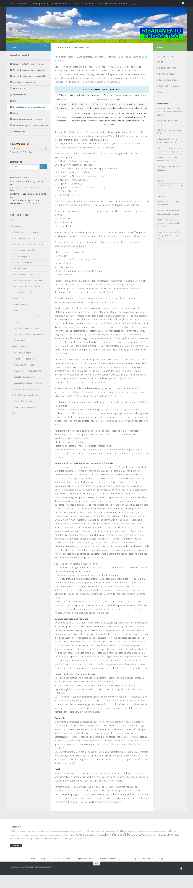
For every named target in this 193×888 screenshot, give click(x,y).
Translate (28, 152)
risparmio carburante (77, 838)
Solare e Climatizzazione (169, 86)
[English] (11, 144)
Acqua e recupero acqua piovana (27, 371)
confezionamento (53, 835)
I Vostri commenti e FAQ (84, 3)
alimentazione (40, 831)
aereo (27, 831)
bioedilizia (134, 831)
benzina (103, 831)
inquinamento (16, 838)
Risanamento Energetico (169, 80)
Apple (54, 831)
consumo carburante (64, 835)
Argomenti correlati (60, 3)
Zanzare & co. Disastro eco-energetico (29, 383)
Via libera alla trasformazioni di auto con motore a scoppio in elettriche (170, 111)
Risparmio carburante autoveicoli (27, 119)
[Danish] (27, 144)
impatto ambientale (168, 834)
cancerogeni (149, 831)
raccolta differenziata (53, 838)
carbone (159, 831)
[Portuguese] (23, 144)
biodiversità (127, 831)
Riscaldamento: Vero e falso (25, 250)
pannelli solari (37, 838)
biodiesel (120, 830)
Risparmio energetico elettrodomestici (30, 125)
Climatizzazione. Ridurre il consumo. (28, 244)
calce (144, 831)
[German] (17, 144)
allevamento (48, 831)
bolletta (140, 831)
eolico (75, 834)
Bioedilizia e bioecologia (24, 377)
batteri (93, 831)
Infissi (15, 113)
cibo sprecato (33, 835)
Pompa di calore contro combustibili (29, 76)
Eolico (16, 101)
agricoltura (32, 831)
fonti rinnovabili (116, 834)
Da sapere (21, 3)
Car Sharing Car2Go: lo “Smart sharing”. (168, 235)
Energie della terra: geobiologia (26, 389)
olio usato (26, 838)
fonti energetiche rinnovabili (92, 834)
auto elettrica (68, 831)
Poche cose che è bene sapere (26, 232)
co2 (38, 835)
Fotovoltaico (19, 88)
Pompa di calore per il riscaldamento (29, 70)
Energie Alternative (166, 74)
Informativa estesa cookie (24, 407)
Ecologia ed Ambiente (167, 68)
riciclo (65, 838)
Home (10, 3)
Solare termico (19, 94)
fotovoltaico (136, 834)
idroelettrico (152, 834)
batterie (98, 831)
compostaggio (44, 835)
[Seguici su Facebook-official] (45, 47)
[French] (20, 144)
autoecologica (60, 831)
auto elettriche (76, 831)
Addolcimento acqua (22, 353)
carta (171, 830)
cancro (155, 831)
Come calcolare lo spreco (24, 238)
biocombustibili (110, 831)
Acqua (13, 830)
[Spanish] (14, 144)
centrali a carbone (24, 835)
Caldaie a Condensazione (24, 82)
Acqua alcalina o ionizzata (24, 365)
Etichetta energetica (22, 256)
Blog (133, 3)
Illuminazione (19, 131)
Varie (161, 92)
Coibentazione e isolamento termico (29, 107)
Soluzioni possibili (38, 3)
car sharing (165, 831)
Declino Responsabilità (23, 401)
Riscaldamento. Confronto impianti (28, 64)
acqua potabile (21, 831)
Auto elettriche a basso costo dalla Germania (168, 223)
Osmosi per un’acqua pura (24, 359)
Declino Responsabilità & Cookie (111, 3)
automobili (86, 830)
